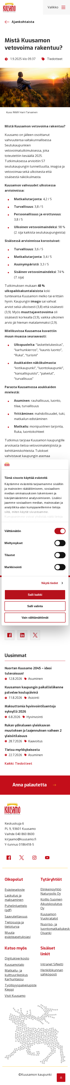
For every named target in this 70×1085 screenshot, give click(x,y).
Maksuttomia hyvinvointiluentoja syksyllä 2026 (30, 709)
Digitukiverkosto (17, 958)
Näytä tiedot (49, 583)
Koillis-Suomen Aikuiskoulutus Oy (51, 903)
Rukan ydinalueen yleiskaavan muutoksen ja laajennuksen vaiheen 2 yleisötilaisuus (33, 730)
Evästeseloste (15, 890)
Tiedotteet (54, 59)
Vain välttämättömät (35, 617)
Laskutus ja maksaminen (14, 897)
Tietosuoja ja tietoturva (14, 924)
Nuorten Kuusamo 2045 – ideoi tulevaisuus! (28, 671)
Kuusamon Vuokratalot (49, 916)
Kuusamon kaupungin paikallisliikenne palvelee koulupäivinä (34, 690)
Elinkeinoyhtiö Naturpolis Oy (50, 891)
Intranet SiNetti (51, 964)
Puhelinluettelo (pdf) (16, 908)
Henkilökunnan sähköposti (51, 972)
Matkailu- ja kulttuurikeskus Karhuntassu (16, 974)
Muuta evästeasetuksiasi (18, 934)
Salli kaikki (35, 594)
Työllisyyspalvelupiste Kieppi (21, 987)
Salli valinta (35, 606)
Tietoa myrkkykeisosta (22, 750)
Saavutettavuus (16, 916)
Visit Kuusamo (15, 996)
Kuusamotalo (14, 964)
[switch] (60, 543)
